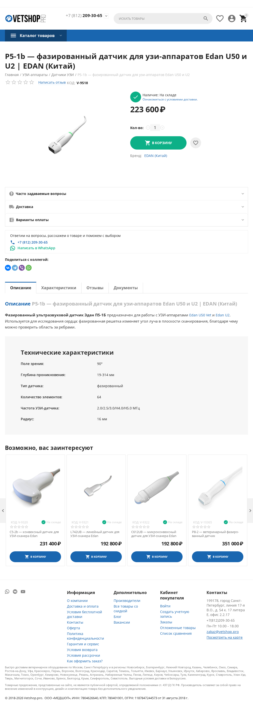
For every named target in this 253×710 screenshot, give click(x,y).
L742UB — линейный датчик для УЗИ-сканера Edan (94, 534)
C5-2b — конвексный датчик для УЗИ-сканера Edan (34, 534)
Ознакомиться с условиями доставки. (170, 99)
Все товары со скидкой (126, 608)
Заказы (166, 622)
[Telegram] (15, 268)
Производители (127, 600)
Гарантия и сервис (83, 644)
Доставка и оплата (83, 606)
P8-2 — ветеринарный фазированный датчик (215, 534)
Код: (71, 82)
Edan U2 (223, 315)
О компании (77, 600)
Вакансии (122, 622)
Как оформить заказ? (85, 661)
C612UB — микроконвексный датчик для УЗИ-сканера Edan (153, 534)
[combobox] (163, 18)
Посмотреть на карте (225, 637)
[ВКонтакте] (8, 268)
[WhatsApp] (29, 268)
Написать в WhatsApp (36, 248)
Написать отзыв (52, 82)
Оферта (73, 628)
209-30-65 (84, 15)
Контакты (75, 622)
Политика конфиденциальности (85, 636)
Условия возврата (82, 649)
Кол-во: (137, 127)
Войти (165, 606)
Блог (117, 616)
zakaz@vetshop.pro (223, 631)
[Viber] (22, 268)
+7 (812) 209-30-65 (33, 242)
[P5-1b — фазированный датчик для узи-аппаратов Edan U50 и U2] (65, 138)
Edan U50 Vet (200, 315)
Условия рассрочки (83, 655)
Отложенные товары (178, 627)
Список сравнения (176, 633)
